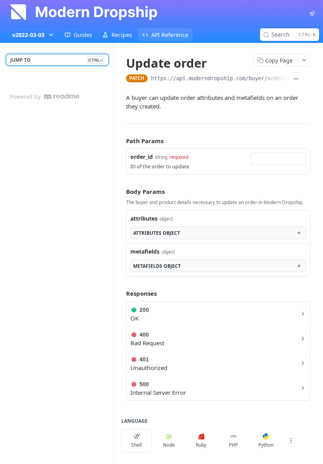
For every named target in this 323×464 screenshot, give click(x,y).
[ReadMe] (62, 96)
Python (265, 445)
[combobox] (278, 159)
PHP (233, 445)
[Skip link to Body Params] (120, 191)
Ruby (201, 445)
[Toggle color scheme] (312, 13)
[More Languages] (291, 441)
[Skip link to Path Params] (120, 140)
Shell (136, 445)
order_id (141, 156)
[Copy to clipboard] (306, 79)
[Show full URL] (295, 79)
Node (169, 445)
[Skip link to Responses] (120, 293)
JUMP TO (56, 60)
